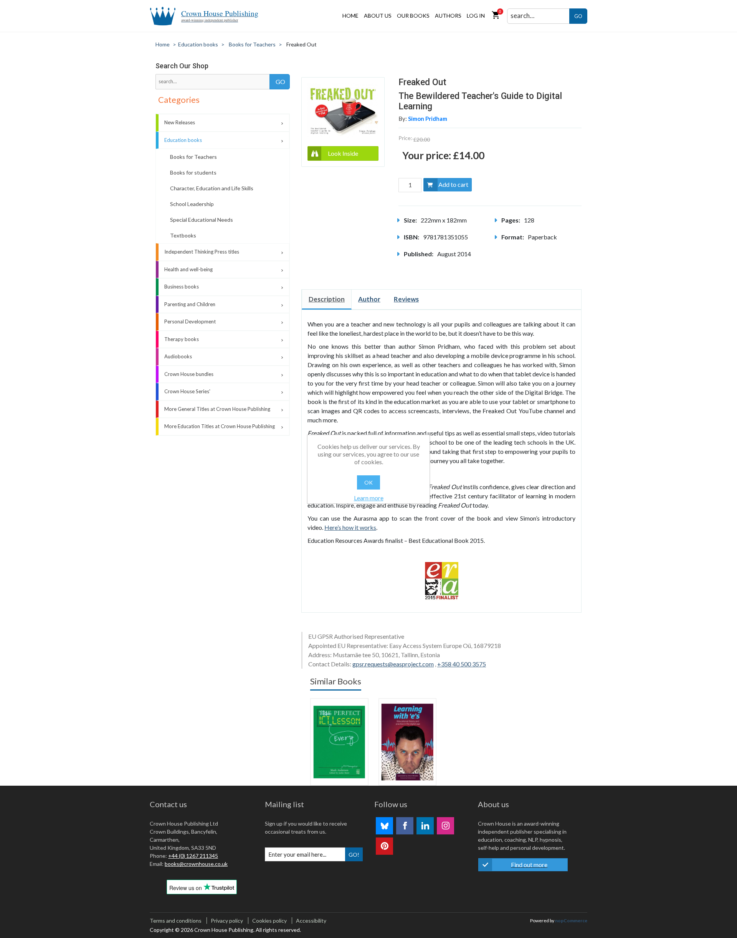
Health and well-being (188, 269)
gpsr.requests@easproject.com (393, 664)
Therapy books (181, 339)
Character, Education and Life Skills (211, 188)
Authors (448, 15)
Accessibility (311, 920)
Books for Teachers (193, 156)
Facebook (404, 825)
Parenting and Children (189, 304)
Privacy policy (227, 920)
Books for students (193, 172)
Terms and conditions (176, 920)
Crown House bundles (188, 374)
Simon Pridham (427, 118)
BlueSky (384, 825)
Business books (181, 287)
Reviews (406, 299)
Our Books (413, 15)
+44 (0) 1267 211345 (193, 855)
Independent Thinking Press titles (201, 252)
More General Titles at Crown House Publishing (217, 409)
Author (369, 299)
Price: (405, 138)
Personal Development (190, 321)
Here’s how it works (350, 527)
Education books (183, 140)
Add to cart (453, 184)
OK (368, 482)
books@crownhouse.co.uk (196, 864)
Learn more (368, 497)
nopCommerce (571, 920)
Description (327, 299)
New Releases (179, 122)
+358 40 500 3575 (461, 664)
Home (350, 15)
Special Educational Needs (201, 219)
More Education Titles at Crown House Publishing (219, 426)
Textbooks (183, 235)
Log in (476, 15)
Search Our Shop (181, 66)
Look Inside (343, 153)
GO (578, 16)
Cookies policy (269, 920)
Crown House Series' (187, 391)
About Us (378, 15)
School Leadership (192, 204)
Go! (354, 854)
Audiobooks (178, 356)
